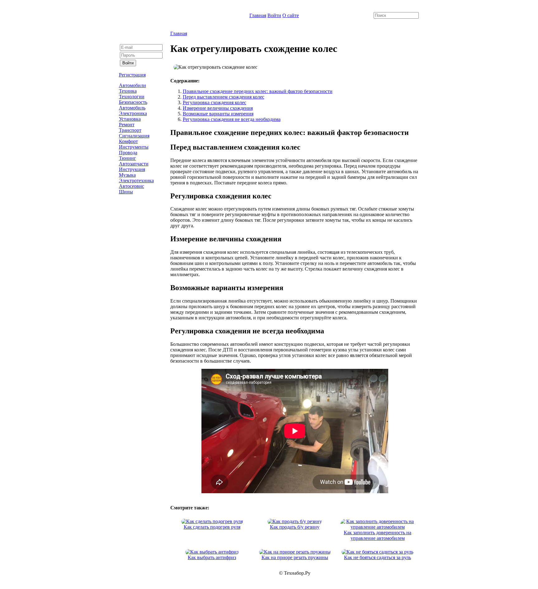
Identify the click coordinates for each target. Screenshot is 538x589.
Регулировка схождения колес (214, 102)
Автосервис (131, 186)
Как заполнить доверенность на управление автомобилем (377, 535)
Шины (126, 191)
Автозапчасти (134, 163)
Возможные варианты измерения (218, 113)
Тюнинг (127, 158)
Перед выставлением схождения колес (223, 97)
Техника (128, 91)
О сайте (290, 15)
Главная (257, 15)
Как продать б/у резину (294, 527)
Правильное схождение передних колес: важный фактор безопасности (258, 91)
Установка (130, 119)
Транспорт (130, 130)
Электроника (133, 113)
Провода (128, 152)
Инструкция (132, 169)
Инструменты (134, 147)
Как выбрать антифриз (212, 557)
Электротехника (136, 180)
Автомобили (132, 85)
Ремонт (126, 124)
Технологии (131, 96)
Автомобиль (132, 107)
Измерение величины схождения (218, 108)
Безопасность (133, 102)
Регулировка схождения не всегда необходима (232, 119)
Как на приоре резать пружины (295, 557)
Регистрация (132, 74)
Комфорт (128, 141)
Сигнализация (134, 135)
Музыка (127, 175)
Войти (274, 15)
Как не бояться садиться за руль (377, 557)
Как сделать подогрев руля (212, 527)
